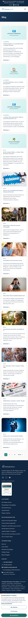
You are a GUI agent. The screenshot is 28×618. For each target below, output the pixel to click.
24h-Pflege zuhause (6, 502)
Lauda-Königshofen (6, 588)
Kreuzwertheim (10, 583)
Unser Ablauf (5, 546)
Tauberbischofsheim (6, 585)
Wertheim (4, 583)
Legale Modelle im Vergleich (9, 531)
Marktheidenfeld (17, 583)
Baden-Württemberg (15, 588)
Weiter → (20, 454)
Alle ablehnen (14, 607)
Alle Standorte (22, 581)
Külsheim (13, 585)
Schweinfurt (22, 586)
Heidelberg (18, 590)
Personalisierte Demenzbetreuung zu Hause (12, 260)
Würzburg (10, 586)
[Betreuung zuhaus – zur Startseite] (7, 9)
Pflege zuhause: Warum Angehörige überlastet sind (14, 295)
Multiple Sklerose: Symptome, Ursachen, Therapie (14, 400)
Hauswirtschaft (5, 510)
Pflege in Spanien (6, 513)
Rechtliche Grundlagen (7, 549)
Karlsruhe (14, 590)
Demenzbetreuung (6, 507)
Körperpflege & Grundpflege (9, 505)
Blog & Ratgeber (6, 554)
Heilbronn (23, 588)
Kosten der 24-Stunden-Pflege (9, 520)
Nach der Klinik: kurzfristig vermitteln (11, 534)
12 (14, 454)
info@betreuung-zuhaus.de (10, 567)
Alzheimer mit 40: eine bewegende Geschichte (13, 436)
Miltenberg (18, 585)
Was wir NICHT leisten (7, 536)
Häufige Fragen (6, 552)
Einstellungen (14, 611)
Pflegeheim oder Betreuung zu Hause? (11, 526)
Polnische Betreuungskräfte (8, 523)
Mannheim (8, 590)
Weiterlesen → (6, 60)
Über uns (4, 544)
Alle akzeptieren (14, 615)
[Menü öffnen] (25, 9)
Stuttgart (4, 590)
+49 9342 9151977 (20, 2)
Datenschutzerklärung (6, 603)
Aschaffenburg (16, 586)
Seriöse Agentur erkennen (8, 528)
